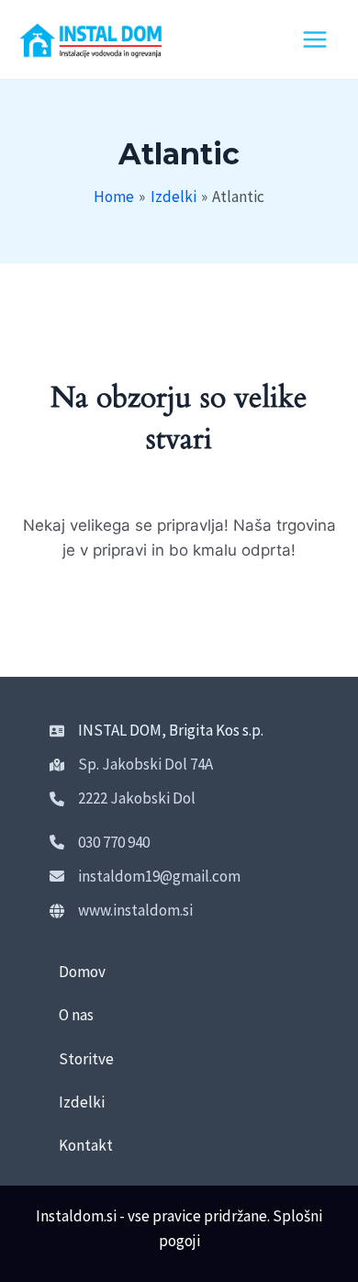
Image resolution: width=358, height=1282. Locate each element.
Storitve (86, 1059)
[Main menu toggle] (315, 39)
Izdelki (82, 1102)
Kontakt (86, 1145)
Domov (82, 972)
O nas (76, 1015)
